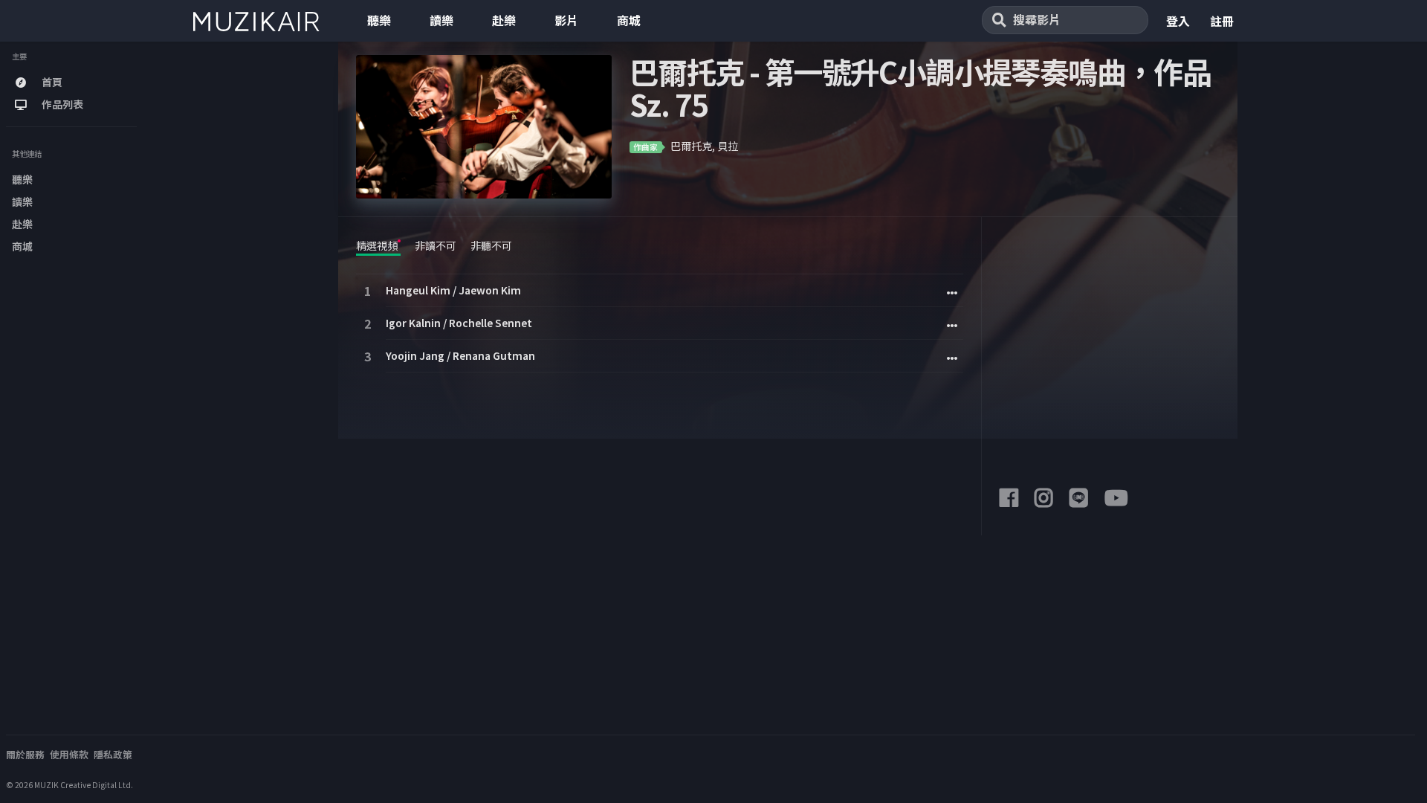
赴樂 (504, 20)
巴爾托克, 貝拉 (704, 145)
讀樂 (441, 20)
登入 (1178, 21)
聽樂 (379, 20)
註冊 (1222, 21)
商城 (629, 20)
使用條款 (69, 754)
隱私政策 (113, 754)
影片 (566, 20)
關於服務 (25, 754)
